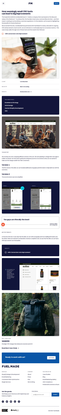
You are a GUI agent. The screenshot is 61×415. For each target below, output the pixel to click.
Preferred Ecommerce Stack (51, 384)
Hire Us (56, 3)
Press (29, 377)
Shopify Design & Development (11, 374)
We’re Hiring (31, 382)
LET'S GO (51, 357)
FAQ (29, 379)
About (29, 374)
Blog (44, 377)
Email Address (35, 391)
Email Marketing (6, 377)
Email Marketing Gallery (49, 379)
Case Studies (46, 374)
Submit (55, 394)
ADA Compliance (47, 382)
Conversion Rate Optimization (10, 379)
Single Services (6, 382)
